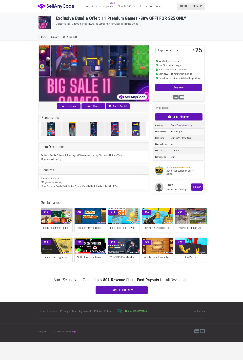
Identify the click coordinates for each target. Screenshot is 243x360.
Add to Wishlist (120, 106)
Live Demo (71, 106)
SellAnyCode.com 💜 (66, 331)
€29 (46, 212)
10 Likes (95, 106)
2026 (52, 331)
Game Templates (178, 125)
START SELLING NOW (121, 290)
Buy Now (179, 87)
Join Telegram (181, 117)
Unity (190, 125)
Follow (197, 187)
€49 (147, 242)
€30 (180, 212)
